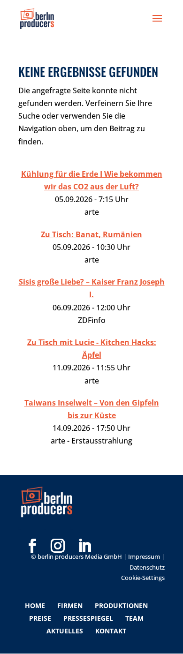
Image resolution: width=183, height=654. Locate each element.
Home (35, 605)
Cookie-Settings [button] (143, 577)
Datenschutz (147, 567)
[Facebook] (32, 530)
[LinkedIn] (84, 530)
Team (134, 618)
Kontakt (110, 630)
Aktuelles (64, 630)
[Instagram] (57, 530)
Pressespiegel (88, 618)
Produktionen (121, 605)
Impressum (144, 556)
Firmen (70, 605)
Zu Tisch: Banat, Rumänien (91, 234)
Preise (40, 618)
